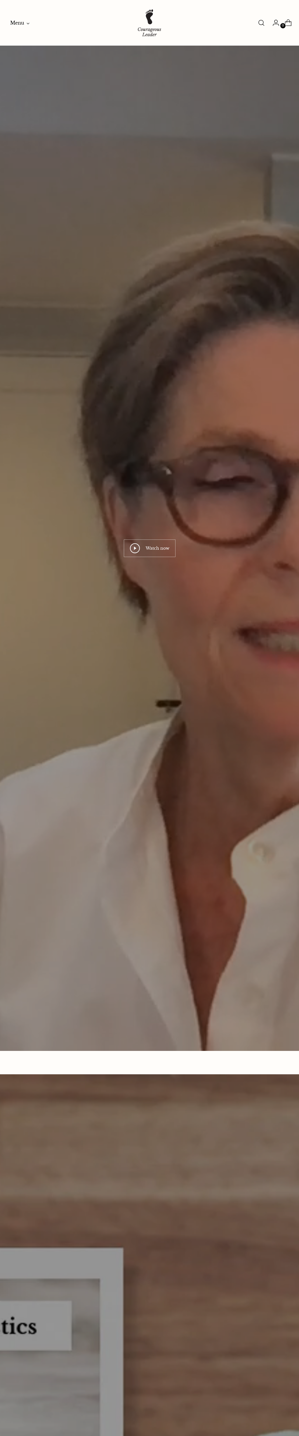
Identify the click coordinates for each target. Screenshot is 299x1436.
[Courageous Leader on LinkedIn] (173, 763)
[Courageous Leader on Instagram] (182, 763)
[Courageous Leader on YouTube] (201, 763)
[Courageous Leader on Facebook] (192, 763)
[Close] (247, 666)
